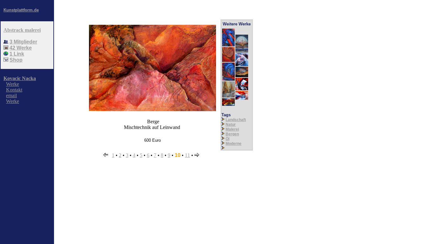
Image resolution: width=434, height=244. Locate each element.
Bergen (232, 134)
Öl (227, 139)
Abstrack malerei (22, 30)
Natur (231, 124)
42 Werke (21, 48)
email (11, 95)
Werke (12, 84)
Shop (16, 60)
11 (187, 155)
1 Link (17, 54)
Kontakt (14, 89)
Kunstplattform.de (21, 10)
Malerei (232, 129)
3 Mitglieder (23, 41)
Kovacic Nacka (19, 78)
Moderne (233, 143)
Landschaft (236, 120)
